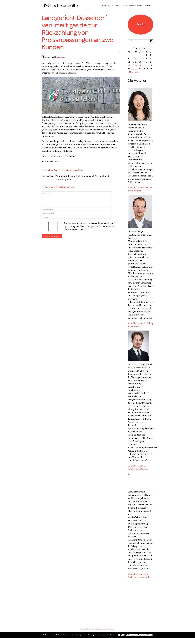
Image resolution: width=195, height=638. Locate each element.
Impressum (104, 629)
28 (140, 69)
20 (136, 65)
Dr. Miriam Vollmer (73, 170)
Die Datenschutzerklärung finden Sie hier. (139, 635)
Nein (122, 635)
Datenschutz (111, 629)
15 (143, 62)
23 (147, 65)
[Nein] (192, 635)
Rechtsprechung (60, 57)
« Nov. (130, 72)
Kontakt (140, 24)
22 (143, 65)
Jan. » (137, 72)
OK (119, 635)
